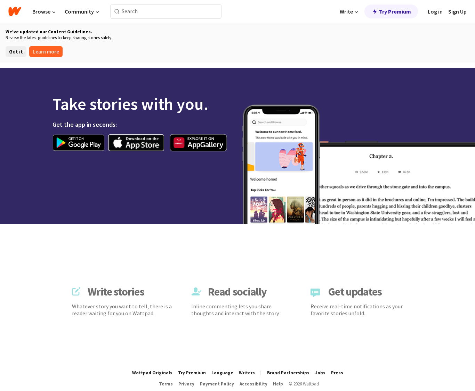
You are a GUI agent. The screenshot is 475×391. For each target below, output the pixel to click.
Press (337, 373)
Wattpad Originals (152, 373)
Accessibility (253, 384)
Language (222, 373)
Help (278, 384)
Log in (435, 11)
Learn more (46, 51)
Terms (166, 384)
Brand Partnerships (288, 373)
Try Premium (395, 11)
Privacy (186, 384)
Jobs (320, 373)
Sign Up (457, 11)
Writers (247, 373)
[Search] (117, 11)
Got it (16, 51)
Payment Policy (217, 384)
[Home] (14, 11)
